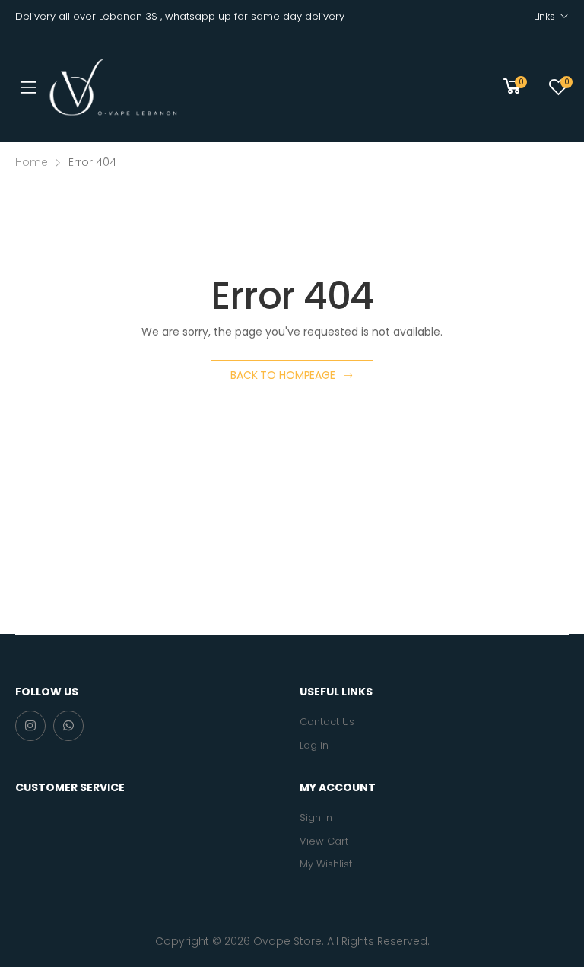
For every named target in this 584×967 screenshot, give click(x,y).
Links (544, 16)
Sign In (316, 817)
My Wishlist (326, 864)
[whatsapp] (68, 726)
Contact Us (327, 721)
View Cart (324, 841)
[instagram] (30, 726)
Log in (314, 745)
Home (31, 162)
